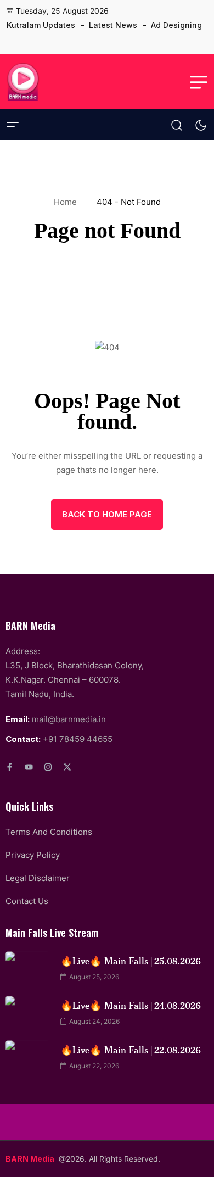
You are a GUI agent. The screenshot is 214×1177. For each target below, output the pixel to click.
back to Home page (107, 514)
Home (67, 202)
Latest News (113, 25)
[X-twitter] (67, 767)
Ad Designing (176, 25)
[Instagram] (48, 767)
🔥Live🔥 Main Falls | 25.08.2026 (130, 961)
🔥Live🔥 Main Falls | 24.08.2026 (130, 1005)
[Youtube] (29, 767)
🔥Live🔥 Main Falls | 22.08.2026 (130, 1050)
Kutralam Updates (41, 25)
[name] (14, 42)
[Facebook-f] (9, 767)
